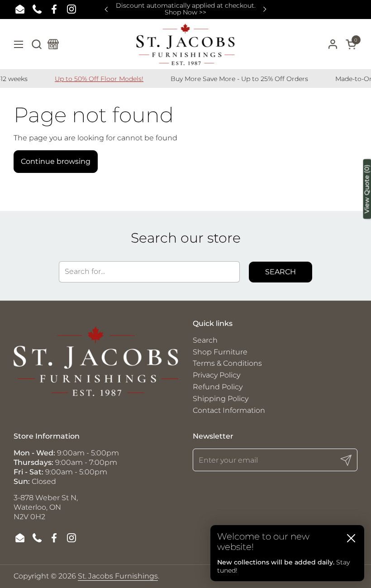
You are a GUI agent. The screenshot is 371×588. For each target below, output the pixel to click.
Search (280, 272)
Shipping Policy (220, 398)
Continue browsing (55, 161)
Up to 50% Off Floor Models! (92, 79)
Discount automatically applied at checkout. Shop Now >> (186, 9)
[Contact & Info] (53, 44)
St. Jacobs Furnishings (118, 576)
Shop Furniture (220, 352)
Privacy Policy (216, 375)
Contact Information (229, 410)
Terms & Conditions (227, 363)
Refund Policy (218, 386)
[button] (36, 44)
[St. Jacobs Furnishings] (186, 44)
